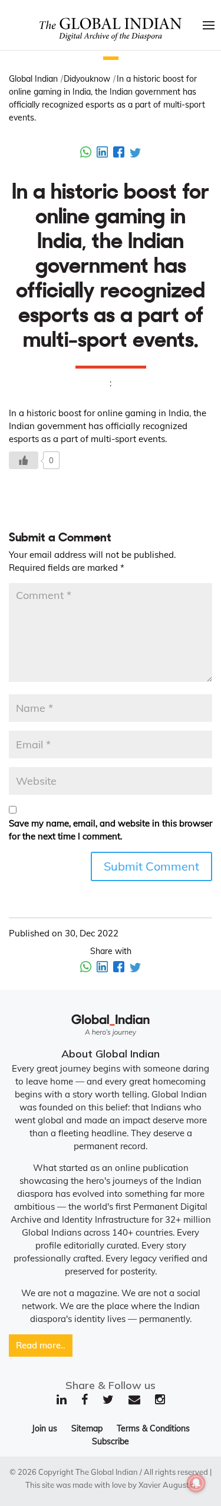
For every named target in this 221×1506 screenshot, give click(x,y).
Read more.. (40, 1345)
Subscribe (110, 1441)
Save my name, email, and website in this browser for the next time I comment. (110, 830)
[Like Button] (23, 460)
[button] (110, 58)
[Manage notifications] (196, 1483)
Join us (44, 1428)
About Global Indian (110, 1053)
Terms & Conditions (153, 1428)
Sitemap (87, 1428)
